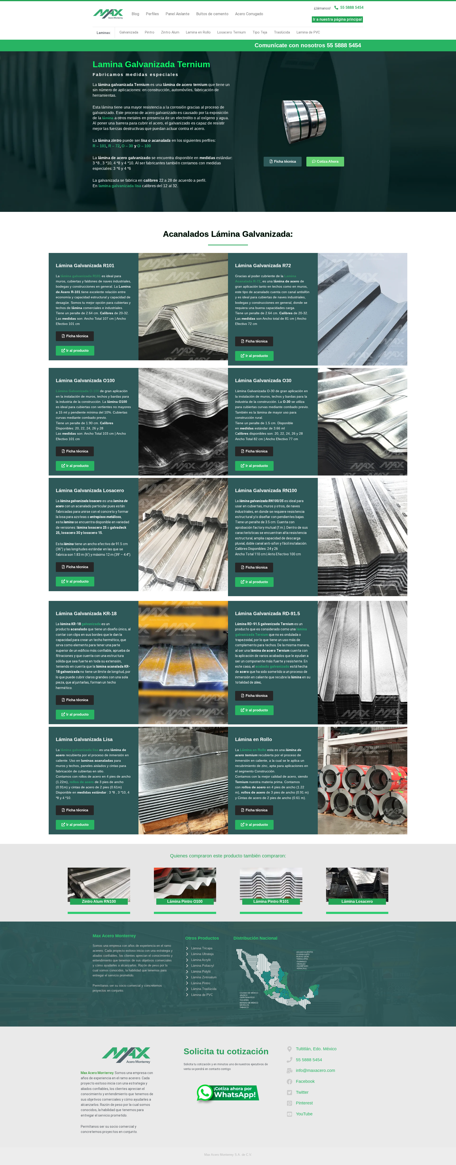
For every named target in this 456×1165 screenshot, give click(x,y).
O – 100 (144, 146)
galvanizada (91, 624)
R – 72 (114, 146)
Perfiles (152, 14)
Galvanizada (128, 32)
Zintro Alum (170, 32)
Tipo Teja (259, 32)
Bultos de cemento (212, 14)
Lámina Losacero (357, 901)
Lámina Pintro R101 (271, 901)
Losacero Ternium (231, 32)
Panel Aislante (178, 14)
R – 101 (99, 146)
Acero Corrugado (249, 14)
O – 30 (127, 146)
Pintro (149, 32)
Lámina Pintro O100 (185, 901)
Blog (135, 14)
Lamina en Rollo (198, 32)
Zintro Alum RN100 (99, 901)
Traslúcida (282, 32)
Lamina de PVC (308, 32)
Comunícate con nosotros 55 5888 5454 (308, 45)
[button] (75, 581)
